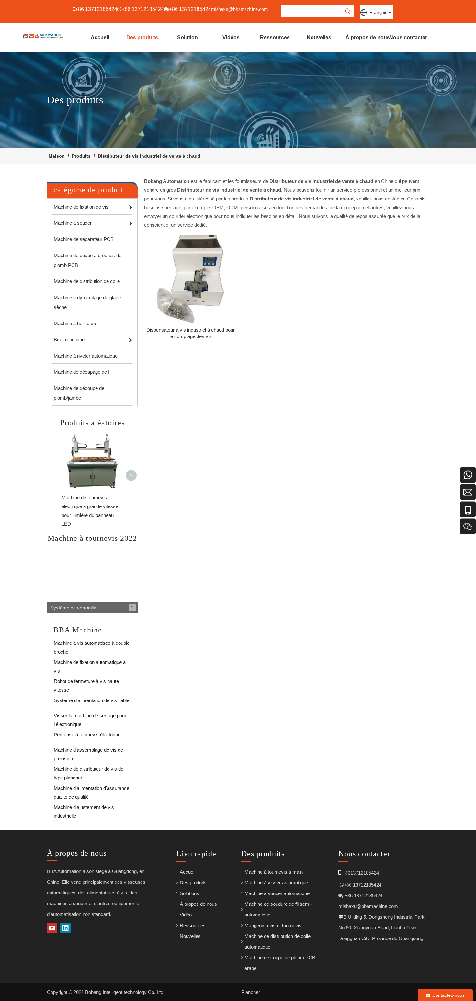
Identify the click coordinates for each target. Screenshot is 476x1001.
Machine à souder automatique (277, 893)
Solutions (189, 893)
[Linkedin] (65, 928)
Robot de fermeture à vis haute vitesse (86, 682)
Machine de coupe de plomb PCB (279, 957)
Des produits (193, 882)
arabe (250, 968)
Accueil (187, 872)
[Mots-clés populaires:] (348, 11)
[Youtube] (52, 928)
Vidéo (186, 914)
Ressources (193, 925)
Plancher (250, 992)
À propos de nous (198, 904)
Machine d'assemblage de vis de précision (88, 751)
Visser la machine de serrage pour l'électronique (90, 717)
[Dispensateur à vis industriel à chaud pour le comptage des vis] (190, 278)
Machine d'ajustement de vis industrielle (84, 808)
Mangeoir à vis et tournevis (272, 925)
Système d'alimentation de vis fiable (91, 700)
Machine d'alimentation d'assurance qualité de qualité (91, 789)
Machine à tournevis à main (273, 872)
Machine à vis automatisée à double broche (92, 644)
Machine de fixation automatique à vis (90, 663)
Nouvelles (190, 936)
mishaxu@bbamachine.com (368, 906)
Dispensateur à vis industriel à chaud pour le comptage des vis (190, 333)
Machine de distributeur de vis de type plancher (88, 770)
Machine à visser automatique (276, 882)
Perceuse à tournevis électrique (87, 734)
